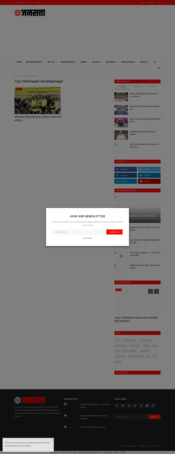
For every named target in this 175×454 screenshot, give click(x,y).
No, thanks (87, 238)
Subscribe (114, 232)
